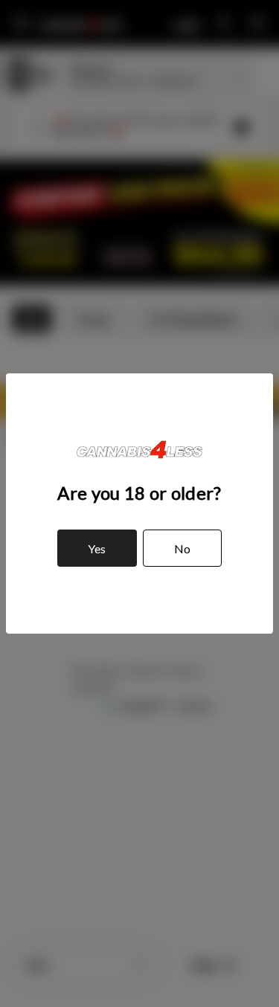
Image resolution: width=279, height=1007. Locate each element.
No (182, 548)
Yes (97, 548)
